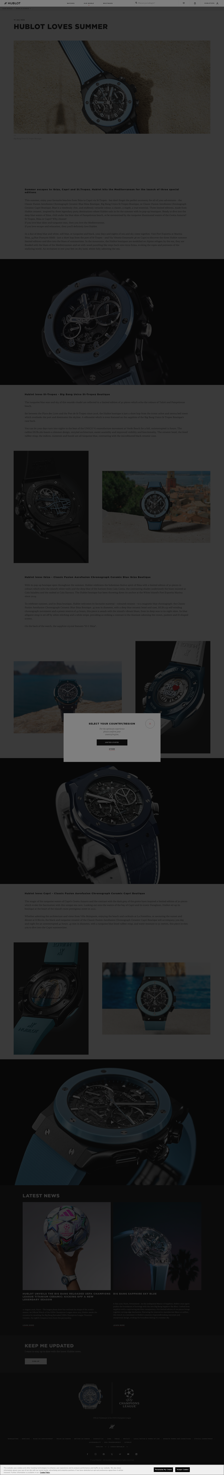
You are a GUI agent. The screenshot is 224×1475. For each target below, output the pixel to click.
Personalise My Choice (163, 1469)
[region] (112, 1470)
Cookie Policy (45, 1472)
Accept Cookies (183, 1469)
